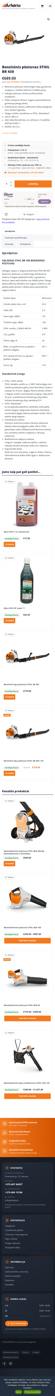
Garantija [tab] (9, 244)
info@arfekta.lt (12, 1200)
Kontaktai (9, 1284)
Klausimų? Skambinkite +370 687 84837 (26, 172)
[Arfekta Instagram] (10, 1363)
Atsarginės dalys (12, 1247)
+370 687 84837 (13, 1184)
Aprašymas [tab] (10, 231)
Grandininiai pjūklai (14, 1230)
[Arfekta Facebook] (4, 1363)
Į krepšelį (33, 184)
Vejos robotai (11, 1238)
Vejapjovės (10, 1225)
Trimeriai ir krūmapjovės (16, 1234)
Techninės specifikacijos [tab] (16, 237)
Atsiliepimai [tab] (25, 244)
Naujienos (9, 1280)
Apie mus (9, 1267)
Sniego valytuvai (12, 1243)
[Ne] (51, 1386)
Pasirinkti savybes (27, 940)
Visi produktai (8, 222)
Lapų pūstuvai (42, 219)
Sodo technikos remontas (16, 1271)
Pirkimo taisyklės (13, 1276)
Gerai (18, 1392)
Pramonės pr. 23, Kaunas (16, 1176)
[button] (48, 19)
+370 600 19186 (13, 1192)
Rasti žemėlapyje (18, 1323)
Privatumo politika (32, 1392)
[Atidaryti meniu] (50, 6)
